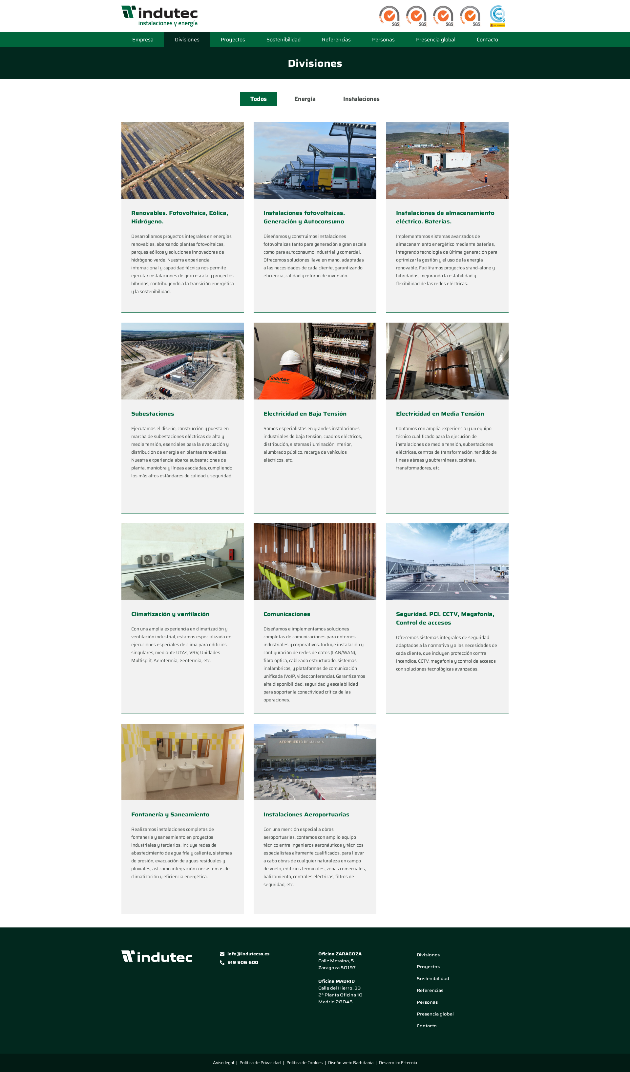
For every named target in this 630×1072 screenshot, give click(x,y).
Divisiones (187, 39)
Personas (383, 39)
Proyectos (233, 39)
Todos (258, 98)
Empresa (143, 39)
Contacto (487, 39)
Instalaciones (361, 98)
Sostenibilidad (283, 39)
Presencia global (435, 39)
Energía (305, 98)
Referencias (336, 39)
